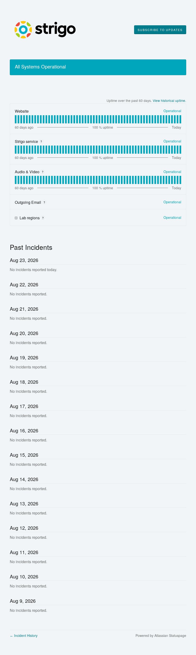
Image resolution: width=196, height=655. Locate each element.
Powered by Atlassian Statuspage (161, 635)
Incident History (24, 635)
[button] (160, 29)
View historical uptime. (169, 100)
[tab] (15, 119)
